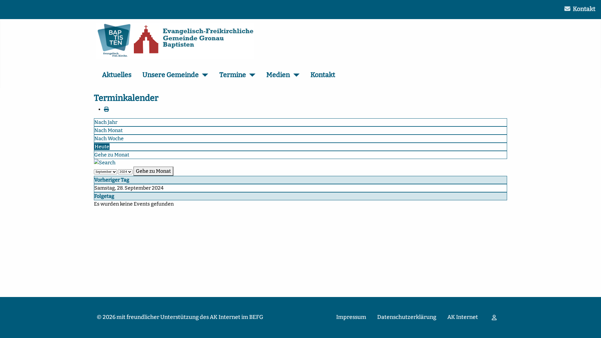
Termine (232, 75)
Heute (102, 147)
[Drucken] (106, 109)
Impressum (351, 317)
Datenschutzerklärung (406, 317)
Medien (278, 75)
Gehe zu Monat (111, 155)
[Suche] (105, 163)
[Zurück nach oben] (590, 326)
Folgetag (104, 196)
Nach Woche (109, 138)
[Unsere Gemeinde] (203, 75)
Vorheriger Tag (111, 180)
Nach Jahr (105, 122)
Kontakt (584, 9)
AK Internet (462, 317)
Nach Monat (108, 130)
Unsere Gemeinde (170, 75)
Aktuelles (116, 75)
